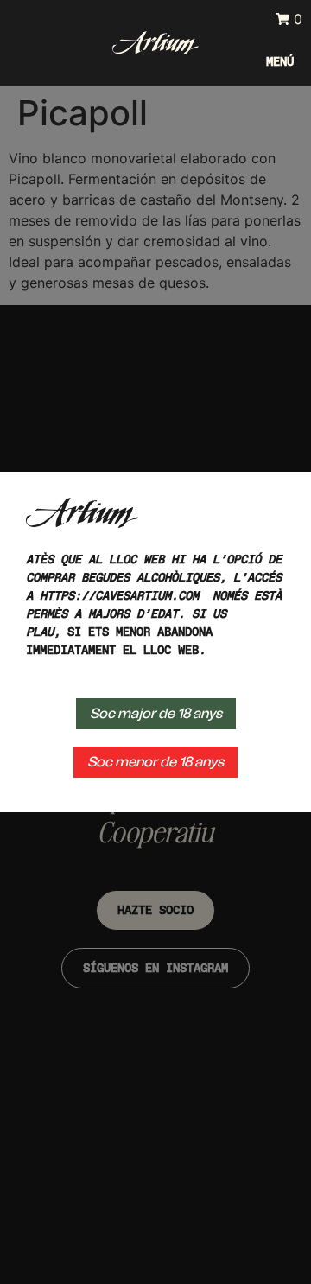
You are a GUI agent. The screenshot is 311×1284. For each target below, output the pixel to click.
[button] (275, 62)
